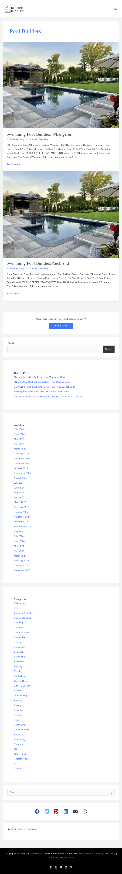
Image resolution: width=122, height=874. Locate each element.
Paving (17, 705)
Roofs (17, 734)
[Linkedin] (66, 867)
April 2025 (19, 497)
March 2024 (20, 556)
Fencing (18, 666)
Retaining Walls (21, 730)
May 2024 (19, 546)
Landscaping (20, 695)
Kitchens (18, 691)
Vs (15, 763)
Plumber (18, 715)
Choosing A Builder (23, 613)
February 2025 (21, 507)
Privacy (99, 853)
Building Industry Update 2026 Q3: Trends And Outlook (41, 391)
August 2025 (20, 478)
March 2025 (20, 502)
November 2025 (22, 463)
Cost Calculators (22, 632)
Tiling (16, 749)
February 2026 (21, 453)
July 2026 (19, 429)
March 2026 (20, 449)
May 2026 (19, 439)
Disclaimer (110, 853)
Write (71, 857)
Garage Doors (21, 681)
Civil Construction (22, 618)
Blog (16, 608)
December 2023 (22, 570)
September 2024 (22, 526)
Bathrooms (19, 603)
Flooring (18, 671)
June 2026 (19, 434)
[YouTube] (61, 867)
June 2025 (19, 488)
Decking (18, 642)
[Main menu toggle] (115, 9)
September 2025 (22, 473)
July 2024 (19, 536)
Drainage (18, 652)
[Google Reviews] (70, 867)
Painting (18, 700)
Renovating (19, 725)
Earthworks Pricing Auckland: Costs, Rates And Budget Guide (44, 387)
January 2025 (21, 512)
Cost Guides (20, 637)
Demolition (19, 647)
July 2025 (19, 483)
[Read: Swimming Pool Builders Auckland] (61, 214)
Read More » (13, 164)
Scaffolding (19, 739)
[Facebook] (51, 867)
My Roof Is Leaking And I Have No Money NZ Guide (40, 377)
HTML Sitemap (86, 853)
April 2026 (19, 444)
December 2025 (22, 458)
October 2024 (21, 522)
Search (11, 343)
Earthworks (19, 657)
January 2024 (21, 565)
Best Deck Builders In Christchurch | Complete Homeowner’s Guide (48, 396)
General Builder (22, 686)
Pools (17, 720)
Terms (51, 857)
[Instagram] (56, 867)
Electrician (19, 661)
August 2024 (20, 531)
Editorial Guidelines (27, 829)
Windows (18, 768)
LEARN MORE (61, 326)
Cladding (18, 622)
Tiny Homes (20, 754)
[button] (37, 811)
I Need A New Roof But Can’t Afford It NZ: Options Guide (42, 382)
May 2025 (19, 492)
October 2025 (21, 468)
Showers (18, 744)
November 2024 (22, 517)
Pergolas (18, 710)
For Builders (20, 676)
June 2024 (19, 541)
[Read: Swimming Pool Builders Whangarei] (61, 85)
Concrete (18, 627)
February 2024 (21, 560)
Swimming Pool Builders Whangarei (39, 134)
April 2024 (19, 551)
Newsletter (61, 857)
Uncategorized (21, 759)
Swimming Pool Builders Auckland (38, 263)
